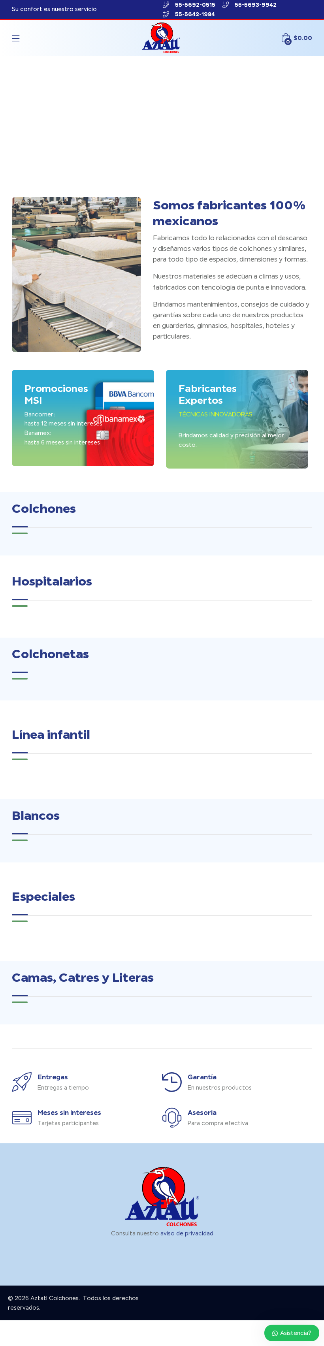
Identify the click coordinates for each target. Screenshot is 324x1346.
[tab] (20, 533)
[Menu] (15, 38)
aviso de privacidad (186, 1233)
